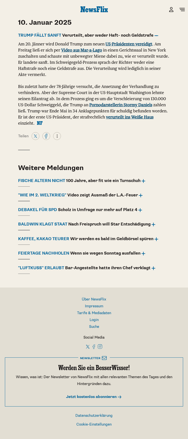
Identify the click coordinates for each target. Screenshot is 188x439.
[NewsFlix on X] (88, 346)
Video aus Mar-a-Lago (81, 50)
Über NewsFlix (94, 299)
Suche (94, 326)
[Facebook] (46, 135)
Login (94, 320)
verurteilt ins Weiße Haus (129, 117)
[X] (35, 135)
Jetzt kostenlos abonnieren (92, 397)
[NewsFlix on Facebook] (94, 346)
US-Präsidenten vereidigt (129, 44)
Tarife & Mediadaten (94, 313)
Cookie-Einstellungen (94, 424)
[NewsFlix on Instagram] (100, 346)
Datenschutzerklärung (94, 415)
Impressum (94, 306)
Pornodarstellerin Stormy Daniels (120, 104)
